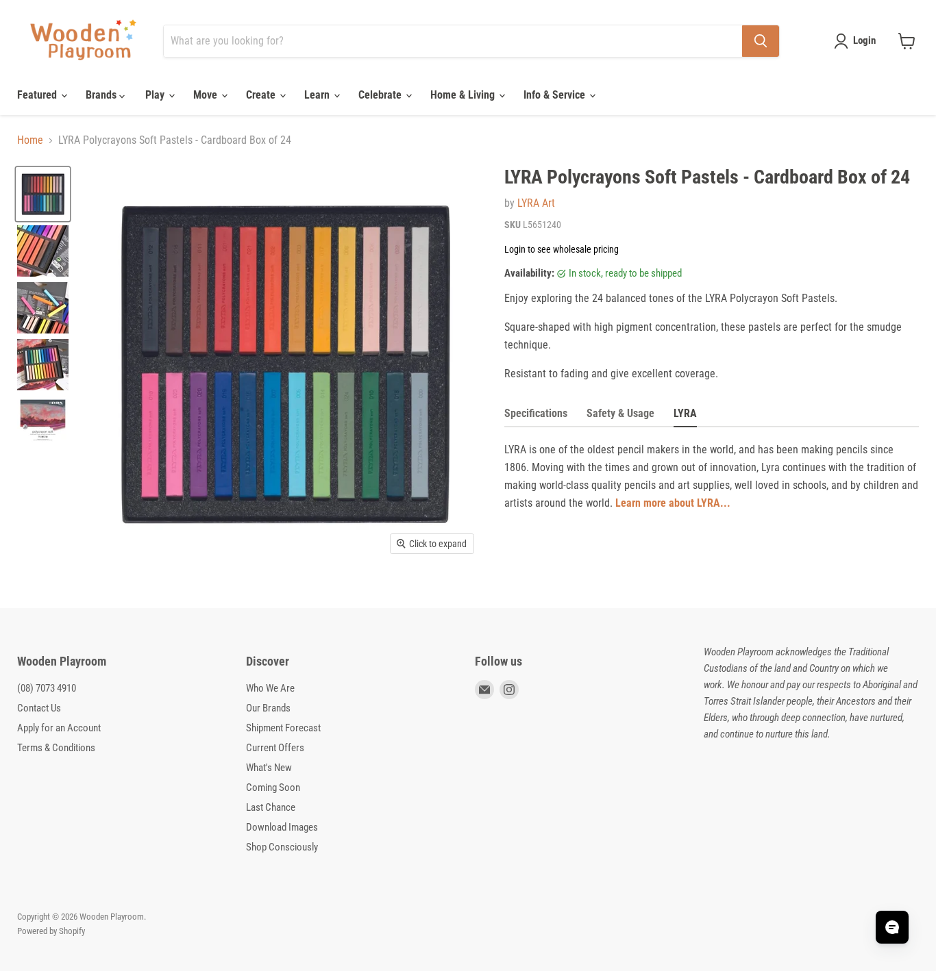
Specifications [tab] (535, 413)
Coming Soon (273, 787)
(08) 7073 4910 (46, 688)
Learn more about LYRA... (672, 502)
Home (30, 140)
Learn (318, 94)
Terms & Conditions (56, 748)
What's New (269, 767)
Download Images (282, 827)
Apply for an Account (59, 728)
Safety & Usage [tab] (620, 413)
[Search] (760, 41)
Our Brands (268, 708)
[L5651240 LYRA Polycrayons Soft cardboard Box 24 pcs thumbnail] (43, 194)
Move (206, 94)
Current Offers (275, 748)
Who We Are (270, 688)
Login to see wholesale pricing (561, 249)
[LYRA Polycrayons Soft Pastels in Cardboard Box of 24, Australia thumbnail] (43, 251)
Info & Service (556, 94)
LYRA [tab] (685, 413)
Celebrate (381, 94)
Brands (102, 94)
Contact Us (39, 708)
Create (262, 94)
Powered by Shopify (51, 931)
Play (156, 94)
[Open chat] (892, 927)
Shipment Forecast (283, 728)
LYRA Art (536, 203)
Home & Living (463, 94)
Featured (38, 94)
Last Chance (270, 807)
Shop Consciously (282, 847)
